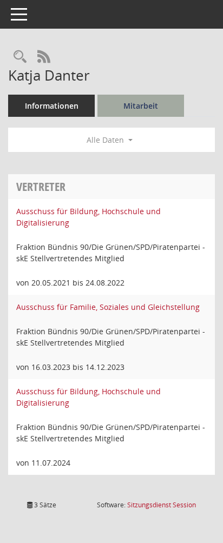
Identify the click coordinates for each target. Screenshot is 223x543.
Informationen (51, 106)
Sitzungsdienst (161, 504)
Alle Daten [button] (106, 140)
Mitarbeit (140, 106)
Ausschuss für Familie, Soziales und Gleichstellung (108, 307)
